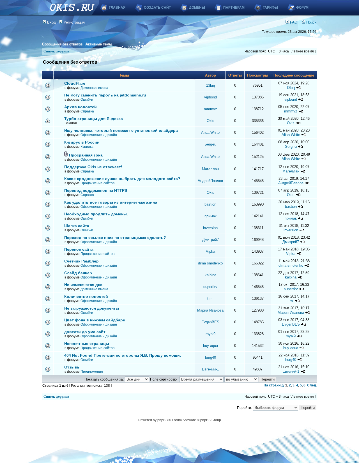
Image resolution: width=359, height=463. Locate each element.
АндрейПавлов (210, 181)
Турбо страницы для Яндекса (93, 118)
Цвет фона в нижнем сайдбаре (94, 320)
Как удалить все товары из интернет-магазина (110, 202)
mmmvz (210, 109)
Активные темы (99, 44)
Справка (87, 111)
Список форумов (56, 51)
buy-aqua (210, 346)
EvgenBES (210, 322)
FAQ (293, 22)
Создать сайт (157, 8)
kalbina (210, 275)
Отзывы (72, 367)
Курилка (86, 147)
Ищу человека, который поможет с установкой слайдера (121, 130)
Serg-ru (210, 144)
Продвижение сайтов (97, 183)
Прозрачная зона (86, 155)
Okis (210, 121)
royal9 (210, 334)
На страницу (274, 385)
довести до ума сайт (84, 332)
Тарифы (270, 8)
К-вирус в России (82, 142)
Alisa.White (210, 132)
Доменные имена (94, 88)
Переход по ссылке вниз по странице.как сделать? (115, 237)
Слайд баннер (78, 273)
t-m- (210, 298)
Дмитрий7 (210, 240)
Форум (302, 8)
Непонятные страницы (86, 343)
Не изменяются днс (83, 284)
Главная (117, 8)
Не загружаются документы (91, 308)
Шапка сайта (76, 226)
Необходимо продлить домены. (96, 214)
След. (312, 385)
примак (210, 216)
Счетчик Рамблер (81, 261)
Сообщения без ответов (62, 44)
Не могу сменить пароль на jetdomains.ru (105, 95)
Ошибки (86, 100)
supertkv (210, 287)
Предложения (91, 372)
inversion (210, 228)
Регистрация (74, 22)
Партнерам (234, 8)
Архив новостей (80, 107)
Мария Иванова (210, 310)
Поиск (310, 22)
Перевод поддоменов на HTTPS (95, 190)
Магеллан (210, 169)
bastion (210, 204)
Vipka (210, 251)
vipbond (210, 97)
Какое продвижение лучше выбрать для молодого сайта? (122, 178)
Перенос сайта (78, 249)
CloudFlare (74, 83)
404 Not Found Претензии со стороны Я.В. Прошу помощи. (122, 355)
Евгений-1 (210, 369)
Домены (197, 8)
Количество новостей (86, 296)
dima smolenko (210, 263)
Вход (51, 22)
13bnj (210, 85)
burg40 (210, 357)
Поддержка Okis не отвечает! (93, 167)
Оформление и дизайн (98, 135)
